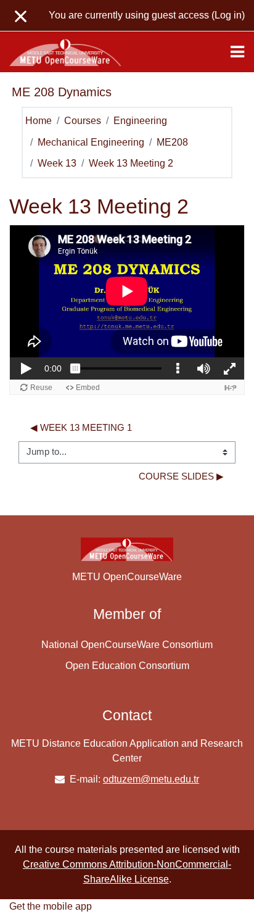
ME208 (172, 142)
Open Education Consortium (127, 665)
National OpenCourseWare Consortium (127, 644)
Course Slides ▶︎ (181, 476)
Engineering (140, 120)
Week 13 (57, 163)
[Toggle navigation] (237, 51)
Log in (228, 15)
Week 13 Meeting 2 (131, 163)
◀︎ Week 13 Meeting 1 (81, 428)
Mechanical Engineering (91, 142)
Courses (82, 120)
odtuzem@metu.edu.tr (151, 779)
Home (38, 120)
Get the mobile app (50, 906)
